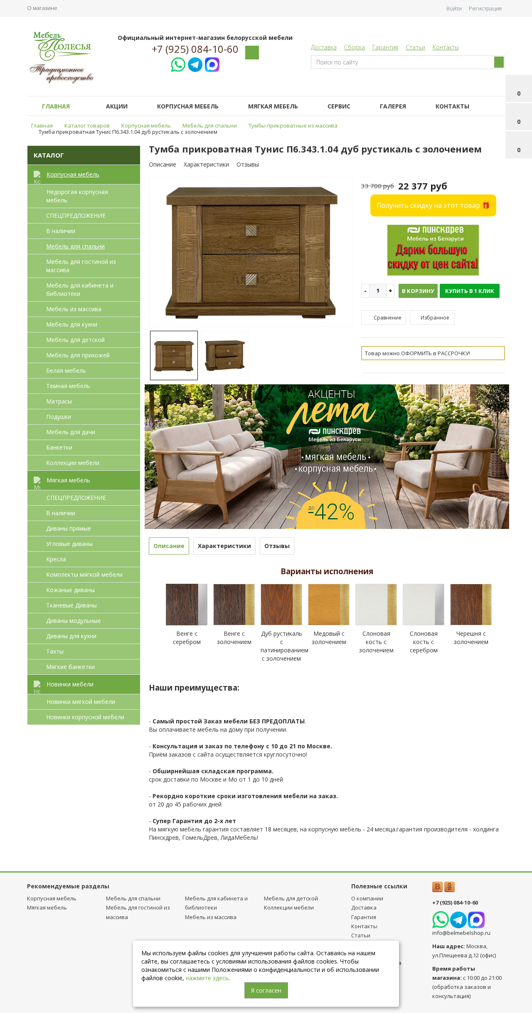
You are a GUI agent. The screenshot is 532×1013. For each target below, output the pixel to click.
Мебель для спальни (75, 246)
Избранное (434, 317)
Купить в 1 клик (469, 291)
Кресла (56, 559)
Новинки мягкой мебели (81, 702)
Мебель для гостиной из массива (81, 266)
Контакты (446, 47)
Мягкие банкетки (70, 667)
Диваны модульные (73, 621)
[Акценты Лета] (327, 456)
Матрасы (59, 401)
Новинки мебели (70, 684)
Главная (56, 106)
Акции (117, 106)
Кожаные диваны (70, 590)
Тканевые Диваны (71, 605)
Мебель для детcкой (75, 340)
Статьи (415, 47)
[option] (251, 252)
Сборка (354, 47)
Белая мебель (66, 370)
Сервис (339, 106)
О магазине (42, 8)
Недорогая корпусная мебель (77, 196)
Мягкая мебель (273, 106)
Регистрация (485, 8)
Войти (454, 8)
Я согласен (266, 990)
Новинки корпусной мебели (85, 717)
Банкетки (59, 447)
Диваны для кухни (71, 636)
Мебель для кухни (71, 324)
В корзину (418, 291)
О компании (367, 898)
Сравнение (386, 317)
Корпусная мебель (188, 106)
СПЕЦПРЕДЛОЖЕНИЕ (76, 215)
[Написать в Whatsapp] (178, 63)
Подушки (58, 416)
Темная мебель (68, 386)
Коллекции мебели (72, 463)
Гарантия (385, 47)
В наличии (60, 231)
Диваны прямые (68, 528)
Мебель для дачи (70, 432)
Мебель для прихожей (78, 355)
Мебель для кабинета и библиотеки (79, 289)
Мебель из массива (73, 309)
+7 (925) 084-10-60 (195, 49)
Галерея (393, 106)
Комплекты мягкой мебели (84, 574)
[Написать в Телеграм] (195, 63)
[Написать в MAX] (212, 63)
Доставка (324, 47)
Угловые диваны (69, 544)
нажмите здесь (207, 978)
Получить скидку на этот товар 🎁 (433, 205)
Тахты (55, 651)
